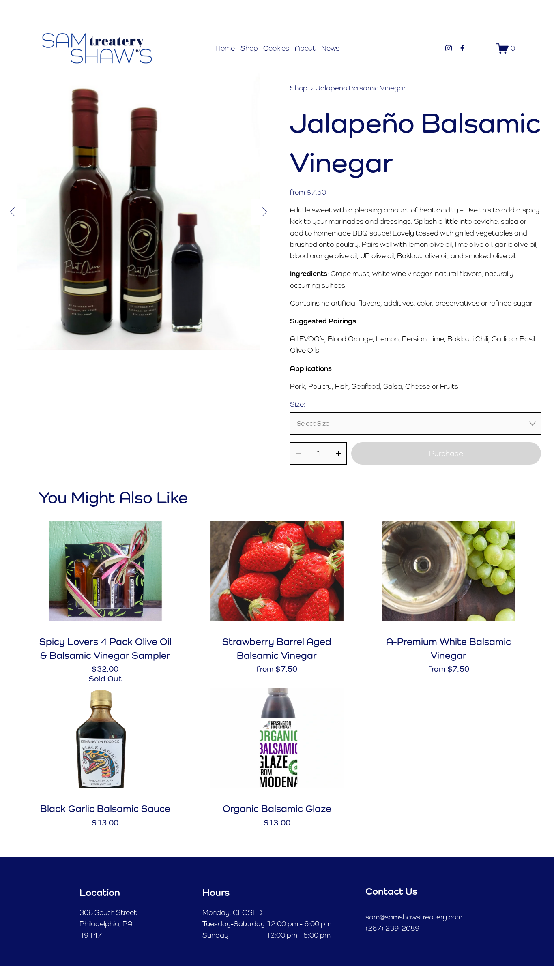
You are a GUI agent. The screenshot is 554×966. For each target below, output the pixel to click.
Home (225, 48)
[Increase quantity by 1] (338, 453)
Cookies (276, 48)
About (305, 48)
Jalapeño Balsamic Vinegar (361, 88)
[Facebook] (462, 48)
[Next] (264, 212)
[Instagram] (448, 48)
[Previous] (13, 212)
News (330, 48)
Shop (249, 48)
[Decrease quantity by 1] (298, 453)
